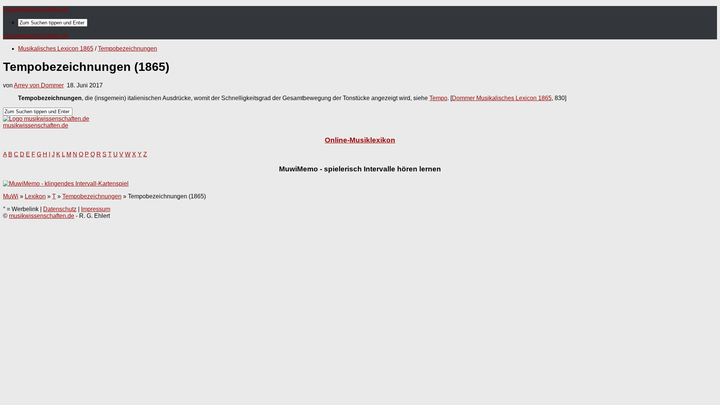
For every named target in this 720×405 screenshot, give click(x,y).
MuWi (10, 196)
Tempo (438, 98)
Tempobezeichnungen (127, 48)
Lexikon (35, 196)
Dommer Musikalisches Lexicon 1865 (502, 98)
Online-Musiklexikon (360, 140)
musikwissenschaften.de (35, 9)
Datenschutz (59, 209)
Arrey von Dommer (39, 85)
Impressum (95, 209)
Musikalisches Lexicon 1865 (55, 48)
